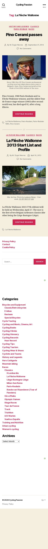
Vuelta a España (12, 419)
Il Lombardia (13, 373)
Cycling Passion (24, 5)
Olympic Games (12, 399)
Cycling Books (9, 327)
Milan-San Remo (14, 383)
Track (7, 409)
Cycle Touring (9, 321)
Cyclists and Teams (11, 354)
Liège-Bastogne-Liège (17, 380)
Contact (6, 244)
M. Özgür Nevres (16, 45)
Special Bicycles (12, 318)
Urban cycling (9, 426)
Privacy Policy (9, 241)
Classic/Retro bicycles (15, 308)
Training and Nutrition (12, 422)
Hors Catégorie (9, 360)
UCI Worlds (9, 416)
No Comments (25, 48)
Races (31, 29)
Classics (34, 26)
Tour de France (11, 406)
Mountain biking (10, 364)
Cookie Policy (8, 247)
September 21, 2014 (36, 45)
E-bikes (8, 311)
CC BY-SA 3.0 (24, 199)
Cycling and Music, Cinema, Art (17, 324)
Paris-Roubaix (20, 29)
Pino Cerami (15, 124)
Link (32, 199)
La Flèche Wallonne (13, 121)
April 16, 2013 (36, 155)
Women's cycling (10, 429)
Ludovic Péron (30, 197)
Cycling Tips (8, 344)
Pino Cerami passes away (24, 37)
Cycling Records (10, 337)
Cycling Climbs (9, 331)
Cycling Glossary (10, 334)
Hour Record (10, 340)
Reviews (8, 314)
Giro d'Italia (10, 396)
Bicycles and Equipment (14, 305)
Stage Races (10, 402)
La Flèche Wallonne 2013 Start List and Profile (24, 145)
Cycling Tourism (10, 347)
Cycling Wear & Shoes (13, 350)
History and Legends (19, 26)
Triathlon (8, 412)
